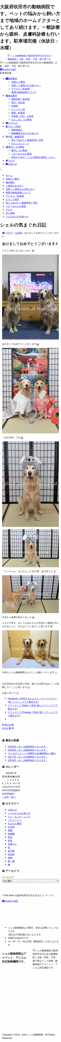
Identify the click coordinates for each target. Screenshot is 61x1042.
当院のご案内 (18, 82)
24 (13, 790)
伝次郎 (11, 826)
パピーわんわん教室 (21, 153)
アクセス (13, 123)
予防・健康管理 (16, 136)
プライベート (14, 820)
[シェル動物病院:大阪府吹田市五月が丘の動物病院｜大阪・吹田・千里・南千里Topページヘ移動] (3, 232)
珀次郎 (11, 854)
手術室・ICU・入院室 (22, 116)
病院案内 (12, 78)
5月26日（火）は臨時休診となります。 (28, 750)
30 (11, 793)
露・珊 (11, 861)
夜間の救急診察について (23, 92)
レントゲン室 (18, 109)
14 (6, 786)
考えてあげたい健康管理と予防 (27, 140)
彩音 (10, 837)
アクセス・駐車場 (20, 88)
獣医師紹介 (17, 129)
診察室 (14, 105)
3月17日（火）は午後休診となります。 (28, 756)
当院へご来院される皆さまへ (26, 85)
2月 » (13, 797)
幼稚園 (11, 833)
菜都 (10, 857)
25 (16, 790)
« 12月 (5, 797)
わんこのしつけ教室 (21, 119)
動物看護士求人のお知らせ (25, 133)
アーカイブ (7, 877)
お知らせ (12, 164)
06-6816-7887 (9, 69)
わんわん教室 (14, 823)
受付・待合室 (18, 102)
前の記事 (9, 724)
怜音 (10, 840)
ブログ (11, 160)
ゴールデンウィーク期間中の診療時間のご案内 (31, 753)
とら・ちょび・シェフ (19, 816)
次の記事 (7, 728)
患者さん (12, 844)
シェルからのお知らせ (19, 813)
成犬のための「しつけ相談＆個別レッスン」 (34, 157)
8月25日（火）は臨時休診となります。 (28, 746)
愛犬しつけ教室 (16, 147)
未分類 (11, 850)
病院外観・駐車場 (20, 99)
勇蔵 (10, 830)
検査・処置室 (18, 112)
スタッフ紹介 (14, 126)
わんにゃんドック (20, 143)
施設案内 (12, 95)
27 (3, 793)
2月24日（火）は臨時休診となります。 (28, 760)
